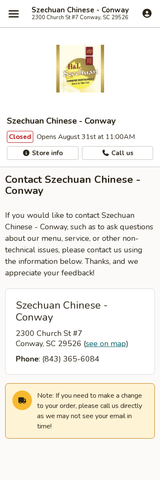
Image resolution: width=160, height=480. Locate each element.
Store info (46, 153)
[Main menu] (13, 13)
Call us (122, 153)
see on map (106, 343)
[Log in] (147, 13)
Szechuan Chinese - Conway (80, 10)
